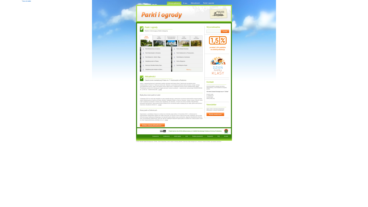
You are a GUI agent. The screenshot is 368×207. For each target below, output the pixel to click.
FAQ (218, 136)
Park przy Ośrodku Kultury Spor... (153, 65)
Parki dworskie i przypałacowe (171, 37)
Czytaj (160, 89)
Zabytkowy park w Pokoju (152, 61)
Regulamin (210, 136)
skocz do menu (27, 1)
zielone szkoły (170, 141)
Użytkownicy (166, 136)
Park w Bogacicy (181, 61)
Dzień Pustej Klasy (162, 141)
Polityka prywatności (197, 136)
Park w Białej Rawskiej (182, 49)
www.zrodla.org (211, 98)
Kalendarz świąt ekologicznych (190, 141)
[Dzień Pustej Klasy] (217, 76)
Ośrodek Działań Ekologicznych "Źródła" (148, 141)
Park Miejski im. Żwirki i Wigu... (153, 57)
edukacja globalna (178, 141)
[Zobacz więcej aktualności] (152, 125)
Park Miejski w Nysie (182, 65)
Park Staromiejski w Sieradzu (153, 53)
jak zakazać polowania (216, 141)
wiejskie (159, 37)
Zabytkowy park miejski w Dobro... (154, 69)
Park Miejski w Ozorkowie (183, 57)
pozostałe (196, 37)
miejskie (146, 37)
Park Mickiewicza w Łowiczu (152, 49)
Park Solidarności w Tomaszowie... (186, 53)
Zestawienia (155, 136)
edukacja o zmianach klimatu (204, 141)
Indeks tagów (177, 136)
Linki (186, 136)
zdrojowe (184, 37)
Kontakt (226, 136)
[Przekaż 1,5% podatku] (218, 52)
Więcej (188, 69)
